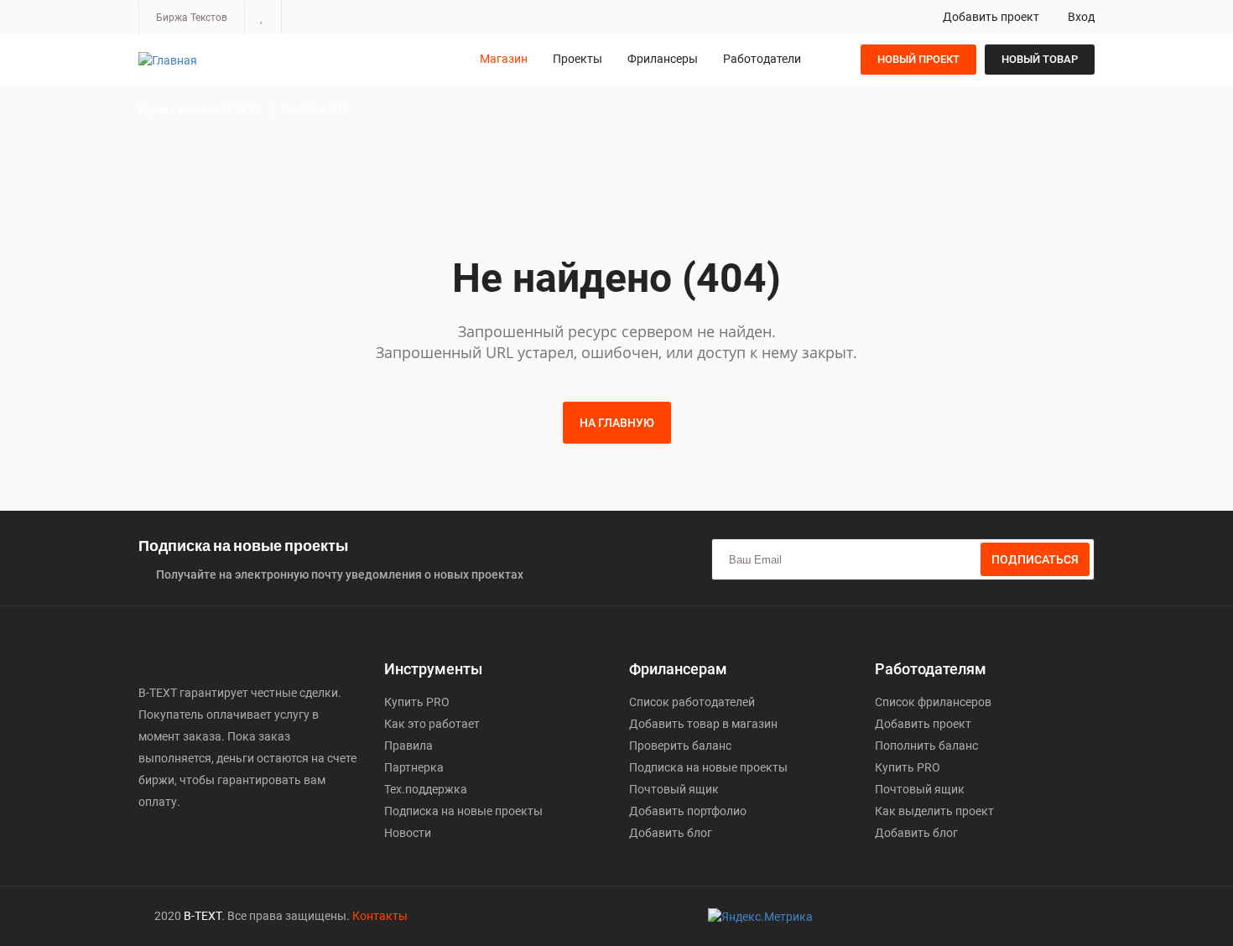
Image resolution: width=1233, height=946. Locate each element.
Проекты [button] (577, 58)
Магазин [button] (504, 58)
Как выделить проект (934, 811)
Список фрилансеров (933, 702)
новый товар (1039, 59)
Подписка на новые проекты (463, 811)
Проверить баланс (680, 745)
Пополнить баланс (926, 745)
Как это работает (432, 723)
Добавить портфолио (688, 811)
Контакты (380, 916)
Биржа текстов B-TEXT (200, 110)
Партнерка (414, 767)
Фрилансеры (662, 58)
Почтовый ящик (674, 789)
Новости (407, 832)
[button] (262, 16)
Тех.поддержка (425, 789)
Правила (408, 745)
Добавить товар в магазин (703, 723)
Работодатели (762, 58)
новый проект (918, 59)
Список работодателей (692, 702)
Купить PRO (417, 702)
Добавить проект (989, 16)
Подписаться (1035, 559)
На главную (617, 422)
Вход (1080, 16)
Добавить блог (670, 832)
